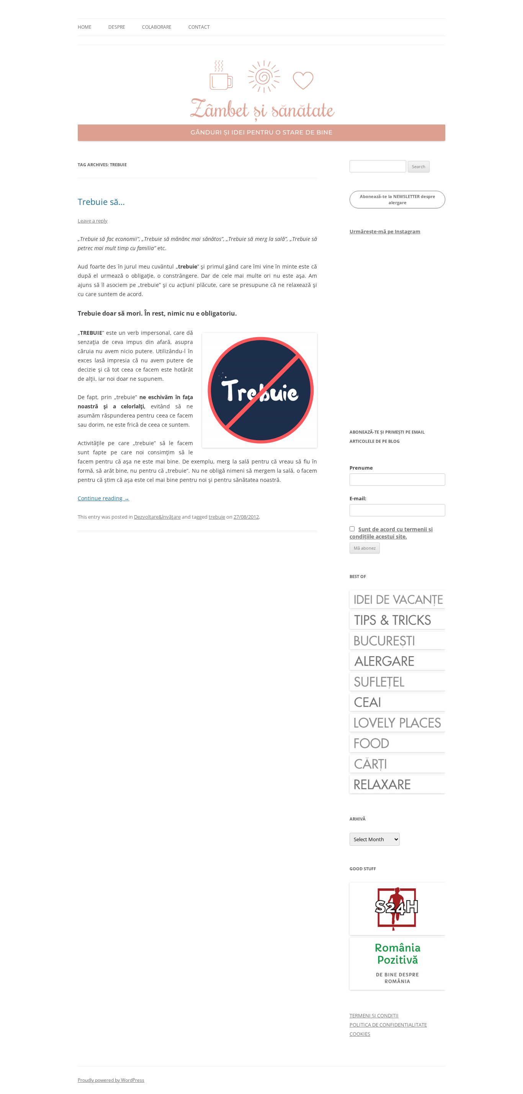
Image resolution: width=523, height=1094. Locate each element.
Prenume (361, 467)
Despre (116, 27)
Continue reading (103, 498)
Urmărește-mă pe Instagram (385, 231)
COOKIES (360, 1033)
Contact (199, 27)
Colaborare (157, 27)
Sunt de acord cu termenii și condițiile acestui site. (391, 533)
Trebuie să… (101, 201)
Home (85, 27)
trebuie (217, 516)
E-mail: (358, 498)
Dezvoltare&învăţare (157, 516)
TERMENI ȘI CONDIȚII (374, 1015)
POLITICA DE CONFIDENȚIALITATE (388, 1024)
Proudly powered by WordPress (111, 1080)
